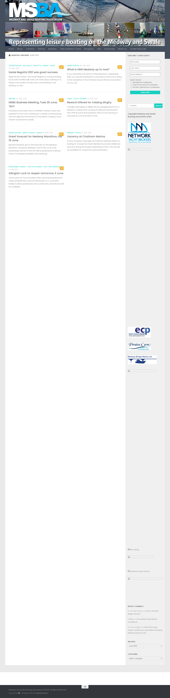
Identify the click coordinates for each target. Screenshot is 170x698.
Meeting (12, 98)
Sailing (45, 65)
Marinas (70, 133)
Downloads (109, 49)
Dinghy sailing (29, 133)
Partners (41, 49)
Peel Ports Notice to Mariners (145, 85)
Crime (69, 98)
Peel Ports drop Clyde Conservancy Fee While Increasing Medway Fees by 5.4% (145, 630)
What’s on (122, 49)
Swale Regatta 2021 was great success (33, 72)
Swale (52, 65)
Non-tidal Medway (52, 167)
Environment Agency (17, 167)
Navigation (89, 49)
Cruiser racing (15, 65)
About (20, 49)
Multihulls (27, 65)
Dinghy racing (15, 133)
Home (11, 49)
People (78, 133)
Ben (131, 619)
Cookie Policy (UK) (138, 49)
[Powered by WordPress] (19, 693)
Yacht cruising (80, 98)
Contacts (30, 49)
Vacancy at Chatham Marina (86, 136)
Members (52, 49)
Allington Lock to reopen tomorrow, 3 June (36, 173)
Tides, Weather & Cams (70, 49)
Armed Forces (73, 65)
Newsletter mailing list (142, 82)
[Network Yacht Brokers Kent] (139, 142)
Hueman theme (42, 693)
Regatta (37, 65)
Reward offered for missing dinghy (89, 102)
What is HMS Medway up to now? (88, 69)
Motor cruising (35, 167)
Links (99, 49)
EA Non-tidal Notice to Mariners (146, 87)
